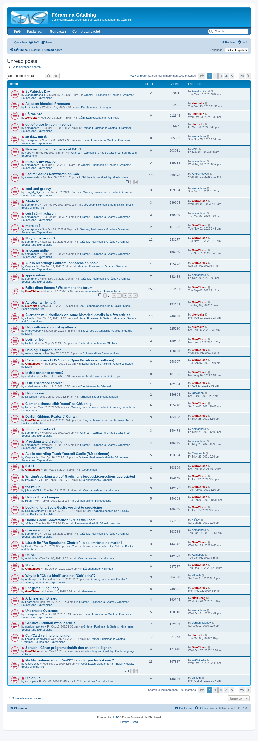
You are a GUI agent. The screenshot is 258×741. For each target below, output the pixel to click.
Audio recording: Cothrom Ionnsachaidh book (61, 263)
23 (130, 295)
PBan (28, 500)
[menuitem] (34, 42)
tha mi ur (32, 487)
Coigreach (31, 266)
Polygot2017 (32, 479)
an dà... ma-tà (36, 137)
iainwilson (31, 396)
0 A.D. (30, 466)
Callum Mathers (34, 510)
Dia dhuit (32, 678)
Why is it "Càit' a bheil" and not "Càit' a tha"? (60, 576)
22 (124, 295)
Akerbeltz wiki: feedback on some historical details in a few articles (77, 315)
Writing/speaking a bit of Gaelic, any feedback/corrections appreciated (80, 476)
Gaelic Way (32, 663)
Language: (216, 49)
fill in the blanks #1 (40, 429)
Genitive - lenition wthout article (50, 623)
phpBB (116, 717)
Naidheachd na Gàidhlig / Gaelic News (105, 177)
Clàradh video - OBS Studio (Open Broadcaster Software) (69, 360)
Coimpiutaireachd (86, 31)
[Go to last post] (212, 91)
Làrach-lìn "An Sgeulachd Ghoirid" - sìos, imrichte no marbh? (73, 543)
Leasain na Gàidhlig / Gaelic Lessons (97, 523)
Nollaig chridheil (38, 565)
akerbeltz (198, 103)
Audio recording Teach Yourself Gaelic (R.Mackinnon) (67, 454)
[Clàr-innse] (30, 16)
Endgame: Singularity (42, 588)
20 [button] (242, 76)
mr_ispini (30, 681)
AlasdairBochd (34, 94)
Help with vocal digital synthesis (50, 327)
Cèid (28, 546)
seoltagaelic (32, 177)
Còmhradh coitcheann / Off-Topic (99, 117)
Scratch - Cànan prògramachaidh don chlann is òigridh (68, 648)
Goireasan (58, 31)
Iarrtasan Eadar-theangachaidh (99, 396)
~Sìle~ (29, 523)
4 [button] (226, 76)
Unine (30, 555)
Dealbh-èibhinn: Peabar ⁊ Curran (51, 416)
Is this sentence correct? (44, 373)
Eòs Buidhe (32, 107)
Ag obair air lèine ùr (41, 302)
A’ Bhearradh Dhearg (41, 598)
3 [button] (221, 76)
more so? (32, 226)
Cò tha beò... (35, 114)
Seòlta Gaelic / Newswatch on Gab (52, 174)
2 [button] (215, 76)
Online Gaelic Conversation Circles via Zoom (60, 520)
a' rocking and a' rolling (43, 441)
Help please (34, 393)
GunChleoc (199, 200)
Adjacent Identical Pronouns (47, 104)
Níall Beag (198, 598)
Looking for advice (36, 638)
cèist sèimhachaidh (40, 213)
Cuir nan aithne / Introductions (101, 291)
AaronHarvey (33, 353)
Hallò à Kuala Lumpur (42, 497)
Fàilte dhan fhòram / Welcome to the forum (58, 288)
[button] (201, 76)
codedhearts (33, 376)
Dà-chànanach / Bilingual (96, 107)
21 (119, 295)
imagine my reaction (41, 161)
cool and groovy (38, 189)
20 (114, 295)
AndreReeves (200, 173)
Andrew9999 (33, 330)
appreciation (35, 275)
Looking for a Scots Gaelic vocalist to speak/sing (63, 507)
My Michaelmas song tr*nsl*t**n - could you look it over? (69, 660)
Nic (27, 407)
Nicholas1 (31, 343)
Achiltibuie (31, 558)
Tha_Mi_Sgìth (33, 192)
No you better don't (40, 238)
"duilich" (32, 201)
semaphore (32, 127)
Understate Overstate (41, 611)
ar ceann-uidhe (37, 250)
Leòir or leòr (35, 339)
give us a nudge (37, 530)
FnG (17, 31)
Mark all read (138, 75)
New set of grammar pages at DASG (53, 149)
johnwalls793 (33, 490)
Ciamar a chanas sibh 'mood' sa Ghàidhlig (58, 404)
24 (135, 295)
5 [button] (232, 76)
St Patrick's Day (37, 91)
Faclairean (35, 31)
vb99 (28, 152)
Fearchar (31, 601)
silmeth (29, 318)
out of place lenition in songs (48, 124)
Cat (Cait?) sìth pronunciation (48, 635)
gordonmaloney (34, 626)
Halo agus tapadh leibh (43, 350)
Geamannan (89, 469)
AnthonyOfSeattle (36, 579)
